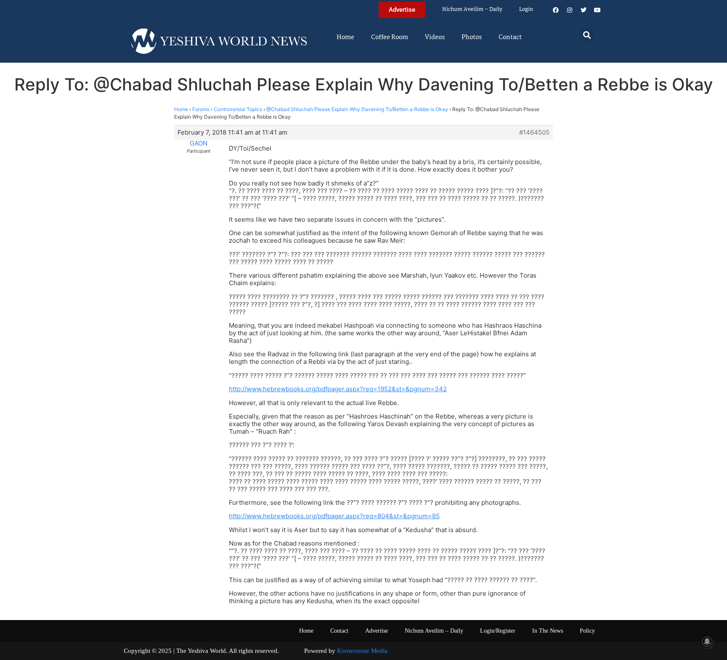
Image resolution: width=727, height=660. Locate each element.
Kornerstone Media (362, 650)
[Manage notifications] (707, 641)
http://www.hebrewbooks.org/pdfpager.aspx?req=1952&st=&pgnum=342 (338, 389)
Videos (435, 37)
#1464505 (534, 132)
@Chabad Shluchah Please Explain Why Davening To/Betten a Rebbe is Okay (357, 109)
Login (526, 9)
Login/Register (497, 631)
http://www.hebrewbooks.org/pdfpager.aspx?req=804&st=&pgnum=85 (334, 516)
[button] (587, 35)
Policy (587, 631)
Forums (201, 109)
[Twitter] (583, 10)
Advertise (376, 631)
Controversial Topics (238, 109)
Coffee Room (389, 37)
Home (345, 37)
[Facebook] (556, 10)
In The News (547, 631)
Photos (472, 37)
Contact (510, 37)
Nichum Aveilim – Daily (472, 9)
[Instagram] (570, 10)
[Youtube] (597, 10)
